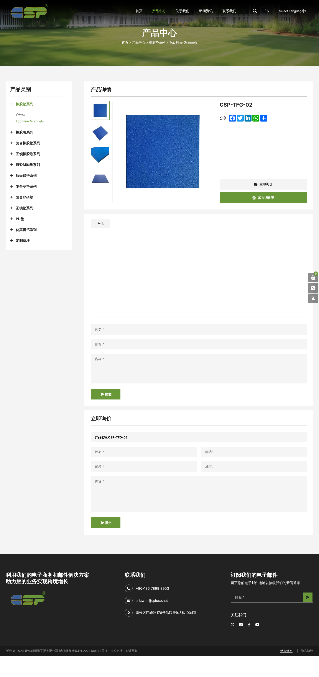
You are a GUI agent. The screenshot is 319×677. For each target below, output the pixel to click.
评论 (100, 223)
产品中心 (159, 10)
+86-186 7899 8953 (152, 588)
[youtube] (257, 624)
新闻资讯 (206, 10)
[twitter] (232, 624)
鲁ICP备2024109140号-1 (89, 651)
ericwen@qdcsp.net (152, 600)
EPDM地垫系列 (28, 164)
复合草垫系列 (26, 186)
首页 (139, 10)
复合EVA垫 (24, 197)
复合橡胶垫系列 (28, 142)
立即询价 (266, 184)
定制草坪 (23, 240)
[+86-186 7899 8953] (313, 288)
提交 (108, 394)
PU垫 (20, 218)
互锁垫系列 (24, 207)
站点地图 (286, 651)
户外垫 (20, 114)
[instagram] (241, 624)
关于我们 (182, 10)
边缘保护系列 (26, 175)
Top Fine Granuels (183, 42)
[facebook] (249, 624)
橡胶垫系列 (157, 42)
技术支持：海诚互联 (124, 651)
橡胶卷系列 (24, 132)
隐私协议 (307, 651)
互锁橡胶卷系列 (28, 153)
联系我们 (229, 10)
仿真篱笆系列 (26, 229)
